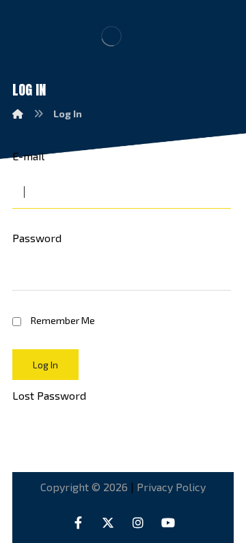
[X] (108, 522)
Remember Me (63, 320)
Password (37, 237)
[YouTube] (168, 522)
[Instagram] (138, 522)
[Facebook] (78, 522)
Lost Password (49, 395)
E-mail (28, 155)
